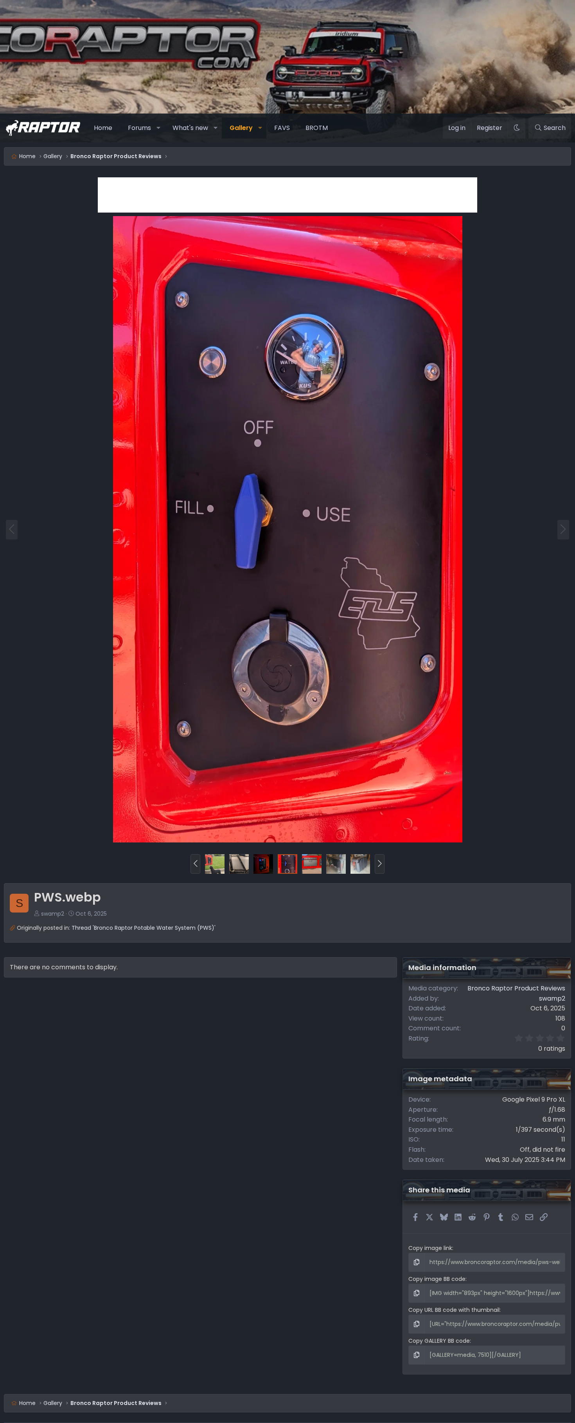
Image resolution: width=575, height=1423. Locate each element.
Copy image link (430, 1248)
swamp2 (52, 914)
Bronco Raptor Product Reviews (516, 988)
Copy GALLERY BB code (439, 1341)
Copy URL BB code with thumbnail (454, 1310)
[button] (158, 128)
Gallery (241, 127)
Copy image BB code (436, 1279)
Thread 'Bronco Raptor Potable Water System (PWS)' (144, 928)
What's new (190, 127)
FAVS (282, 127)
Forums (139, 127)
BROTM (316, 127)
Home (103, 127)
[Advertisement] (287, 195)
